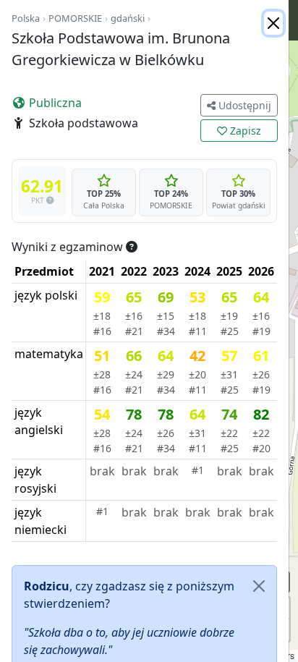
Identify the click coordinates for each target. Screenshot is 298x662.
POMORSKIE (75, 18)
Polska (26, 18)
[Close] (273, 23)
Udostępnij (243, 105)
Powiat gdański (238, 205)
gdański (128, 18)
